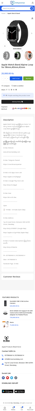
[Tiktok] (15, 377)
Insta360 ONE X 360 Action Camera (19, 302)
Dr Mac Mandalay (13, 403)
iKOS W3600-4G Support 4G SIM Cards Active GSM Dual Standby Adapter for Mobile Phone (21, 313)
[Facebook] (3, 377)
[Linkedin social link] (14, 89)
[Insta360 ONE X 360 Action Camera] (5, 303)
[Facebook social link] (7, 89)
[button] (3, 33)
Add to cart (16, 78)
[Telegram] (11, 377)
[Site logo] (17, 3)
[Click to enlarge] (5, 46)
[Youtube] (7, 377)
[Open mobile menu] (2, 3)
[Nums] (5, 324)
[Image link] (8, 391)
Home (3, 13)
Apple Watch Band (13, 13)
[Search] (31, 8)
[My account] (33, 3)
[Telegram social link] (16, 89)
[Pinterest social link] (11, 89)
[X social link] (9, 89)
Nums (12, 322)
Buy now (28, 78)
